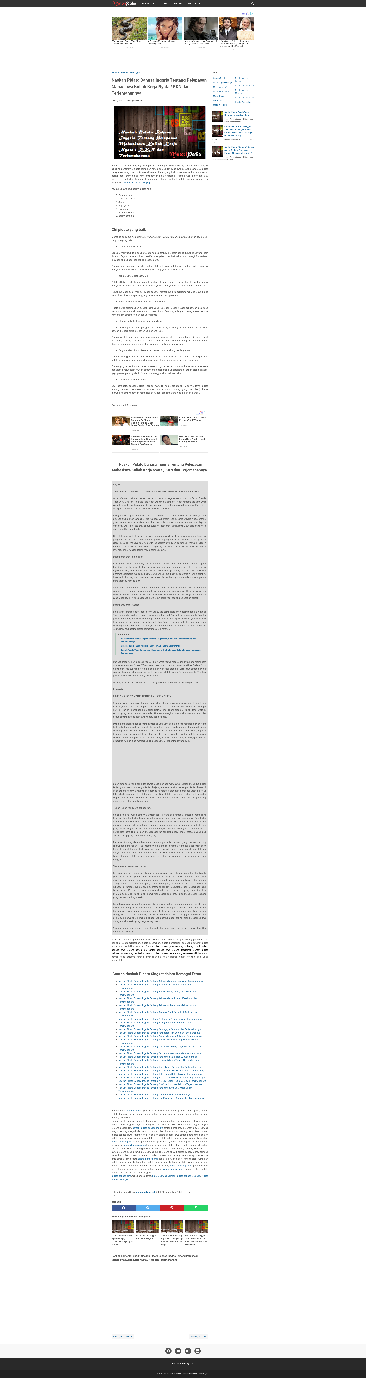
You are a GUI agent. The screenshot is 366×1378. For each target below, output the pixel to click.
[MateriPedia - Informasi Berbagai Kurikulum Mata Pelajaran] (124, 3)
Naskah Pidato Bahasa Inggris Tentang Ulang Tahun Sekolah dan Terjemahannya (159, 1067)
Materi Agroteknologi (222, 82)
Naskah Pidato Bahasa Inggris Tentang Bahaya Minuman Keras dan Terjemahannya (161, 981)
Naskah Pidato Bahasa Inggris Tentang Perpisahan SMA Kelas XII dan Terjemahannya (162, 1070)
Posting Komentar (134, 100)
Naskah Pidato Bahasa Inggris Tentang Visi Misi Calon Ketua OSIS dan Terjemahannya (162, 1081)
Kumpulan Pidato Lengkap (137, 182)
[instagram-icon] (188, 1351)
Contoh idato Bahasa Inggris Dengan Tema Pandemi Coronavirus (150, 646)
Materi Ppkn (218, 96)
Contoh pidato (134, 1110)
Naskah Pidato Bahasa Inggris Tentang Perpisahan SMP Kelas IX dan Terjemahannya (161, 1077)
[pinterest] (172, 1208)
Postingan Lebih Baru (122, 1336)
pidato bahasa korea (173, 1169)
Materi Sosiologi (220, 105)
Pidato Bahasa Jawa (244, 85)
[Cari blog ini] (252, 3)
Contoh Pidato (150, 4)
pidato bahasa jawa (122, 1141)
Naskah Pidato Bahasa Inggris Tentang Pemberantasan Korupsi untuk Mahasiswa (160, 1053)
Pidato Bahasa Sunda (244, 97)
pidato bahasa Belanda (188, 1176)
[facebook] (124, 1208)
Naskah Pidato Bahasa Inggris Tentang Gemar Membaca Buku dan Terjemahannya (160, 1036)
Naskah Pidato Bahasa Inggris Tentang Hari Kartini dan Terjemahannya (154, 1094)
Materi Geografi (173, 4)
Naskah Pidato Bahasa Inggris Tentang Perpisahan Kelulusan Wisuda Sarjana (157, 1056)
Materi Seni (194, 4)
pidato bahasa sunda (135, 1145)
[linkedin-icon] (197, 1351)
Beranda (175, 1363)
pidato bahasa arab (148, 1158)
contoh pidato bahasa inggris (148, 1128)
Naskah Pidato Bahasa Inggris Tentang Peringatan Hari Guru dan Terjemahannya (159, 1032)
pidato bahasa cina (121, 1176)
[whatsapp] (196, 1208)
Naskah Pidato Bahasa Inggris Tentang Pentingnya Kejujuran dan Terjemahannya (159, 1029)
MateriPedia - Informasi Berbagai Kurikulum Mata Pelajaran (187, 1374)
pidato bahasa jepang (181, 1165)
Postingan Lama (198, 1336)
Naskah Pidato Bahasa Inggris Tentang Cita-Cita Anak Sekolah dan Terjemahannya (160, 1084)
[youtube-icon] (178, 1351)
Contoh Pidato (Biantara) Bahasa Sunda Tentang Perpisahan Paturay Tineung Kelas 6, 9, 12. (239, 150)
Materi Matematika (221, 91)
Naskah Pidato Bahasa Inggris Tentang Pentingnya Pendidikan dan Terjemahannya (160, 1019)
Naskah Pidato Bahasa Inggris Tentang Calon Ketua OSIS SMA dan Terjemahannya (160, 1074)
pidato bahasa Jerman (163, 1176)
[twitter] (148, 1208)
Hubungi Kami (188, 1363)
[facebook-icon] (168, 1351)
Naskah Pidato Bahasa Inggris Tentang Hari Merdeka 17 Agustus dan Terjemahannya (161, 1098)
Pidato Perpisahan (243, 102)
